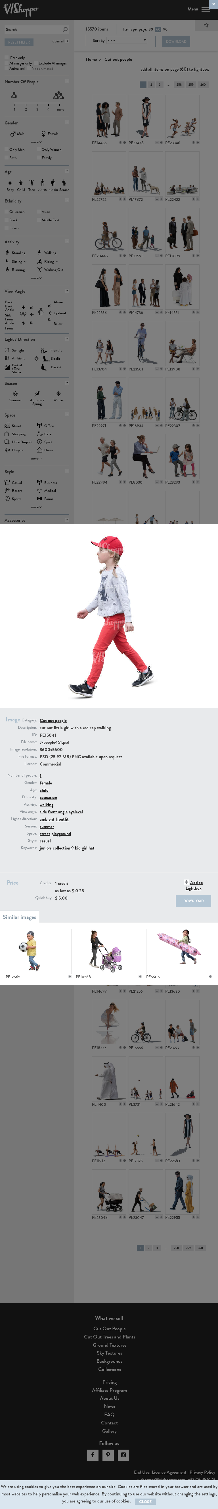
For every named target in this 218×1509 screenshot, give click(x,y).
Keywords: (29, 848)
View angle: (28, 811)
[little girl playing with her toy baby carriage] (109, 951)
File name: (29, 742)
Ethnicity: (29, 797)
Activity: (30, 804)
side (43, 812)
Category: (29, 720)
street (45, 833)
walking (46, 804)
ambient (47, 819)
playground (61, 833)
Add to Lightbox (194, 885)
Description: (27, 727)
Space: (32, 833)
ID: (34, 735)
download (193, 901)
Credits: (46, 883)
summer (47, 826)
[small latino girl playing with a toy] (179, 951)
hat (92, 848)
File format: (27, 756)
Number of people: (22, 775)
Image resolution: (23, 749)
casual (45, 841)
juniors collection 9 (57, 848)
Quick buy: (43, 898)
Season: (31, 826)
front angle (58, 812)
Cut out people (53, 720)
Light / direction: (24, 819)
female (46, 783)
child (44, 790)
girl (84, 848)
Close (145, 1502)
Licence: (30, 764)
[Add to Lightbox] (70, 976)
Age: (33, 790)
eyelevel (76, 812)
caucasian (48, 797)
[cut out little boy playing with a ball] (39, 951)
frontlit (62, 819)
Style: (32, 841)
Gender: (30, 783)
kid (78, 848)
